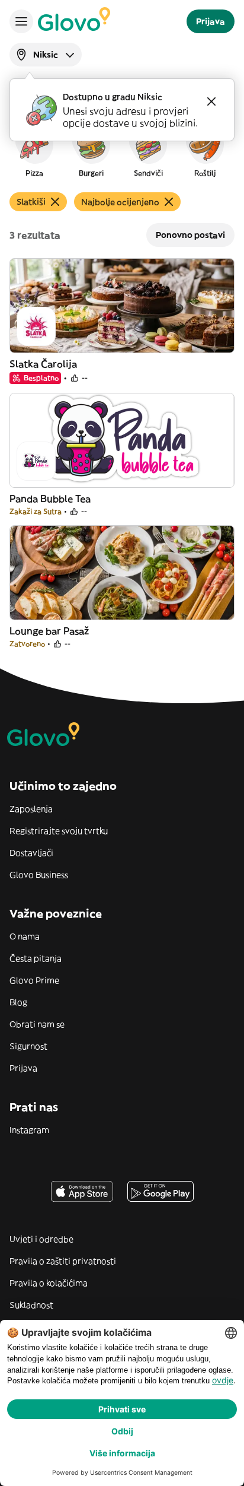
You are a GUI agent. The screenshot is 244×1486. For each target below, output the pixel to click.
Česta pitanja (35, 958)
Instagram (29, 1130)
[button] (34, 150)
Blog (18, 1002)
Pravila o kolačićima (48, 1283)
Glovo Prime (34, 980)
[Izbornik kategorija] (21, 21)
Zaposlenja (31, 809)
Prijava (23, 1068)
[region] (122, 150)
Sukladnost (31, 1305)
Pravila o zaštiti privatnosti (62, 1261)
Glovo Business (38, 874)
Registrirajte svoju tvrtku (58, 830)
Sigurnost (28, 1046)
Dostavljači (31, 852)
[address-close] (211, 101)
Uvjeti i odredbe (41, 1239)
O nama (24, 936)
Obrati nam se (37, 1024)
